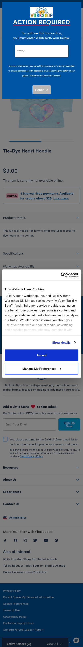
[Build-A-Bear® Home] (41, 12)
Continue (41, 89)
